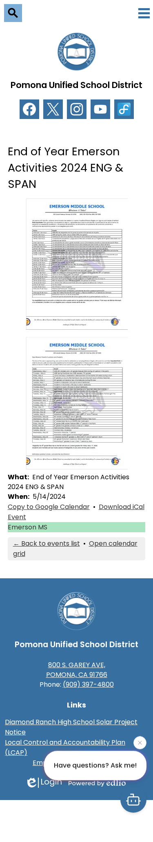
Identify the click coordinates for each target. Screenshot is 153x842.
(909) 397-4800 (88, 684)
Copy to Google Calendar (49, 506)
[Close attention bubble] (139, 743)
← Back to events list (46, 543)
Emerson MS (27, 527)
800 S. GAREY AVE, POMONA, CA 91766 (76, 669)
